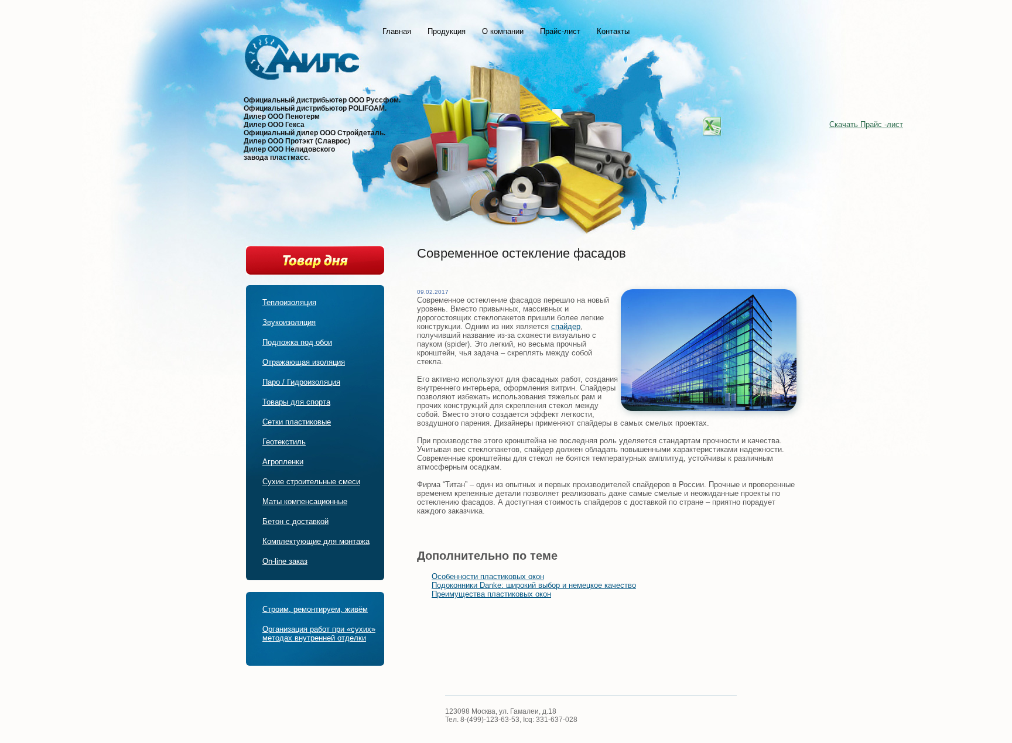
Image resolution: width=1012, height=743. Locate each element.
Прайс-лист (560, 31)
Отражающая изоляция (303, 362)
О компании (503, 31)
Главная (396, 31)
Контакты (613, 31)
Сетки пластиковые (296, 421)
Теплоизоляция (289, 302)
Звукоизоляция (289, 322)
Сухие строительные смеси (311, 481)
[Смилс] (302, 60)
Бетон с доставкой (295, 521)
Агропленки (282, 461)
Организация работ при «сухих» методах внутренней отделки (318, 633)
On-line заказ (284, 561)
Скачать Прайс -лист (866, 124)
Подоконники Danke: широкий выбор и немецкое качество (534, 585)
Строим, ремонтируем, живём (315, 609)
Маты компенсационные (304, 501)
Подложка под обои (297, 342)
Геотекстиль (284, 441)
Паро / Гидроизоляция (301, 382)
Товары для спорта (296, 402)
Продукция (447, 31)
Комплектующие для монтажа (316, 541)
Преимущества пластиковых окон (491, 594)
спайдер (565, 326)
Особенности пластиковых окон (488, 576)
